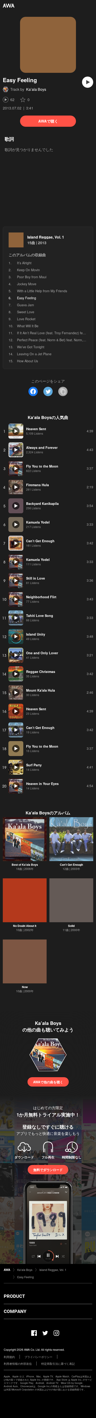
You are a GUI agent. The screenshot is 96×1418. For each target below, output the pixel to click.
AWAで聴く (48, 121)
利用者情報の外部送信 (18, 1363)
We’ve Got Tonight (30, 347)
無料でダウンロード (48, 1169)
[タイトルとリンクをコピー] (63, 391)
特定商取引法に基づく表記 (58, 1363)
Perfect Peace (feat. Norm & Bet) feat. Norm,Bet (52, 340)
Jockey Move (26, 283)
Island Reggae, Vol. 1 (45, 237)
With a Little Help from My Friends (42, 291)
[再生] (87, 82)
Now (25, 987)
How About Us (27, 361)
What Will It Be (27, 326)
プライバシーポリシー (38, 1357)
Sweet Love (25, 312)
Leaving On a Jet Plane (34, 354)
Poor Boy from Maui (31, 276)
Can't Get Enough (71, 864)
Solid (71, 926)
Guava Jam (25, 305)
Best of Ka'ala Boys (25, 864)
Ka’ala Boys (36, 89)
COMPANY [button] (15, 1311)
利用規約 (9, 1357)
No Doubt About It (24, 926)
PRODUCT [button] (14, 1296)
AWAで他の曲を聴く (48, 1082)
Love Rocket (26, 319)
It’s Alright (24, 262)
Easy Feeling (25, 1277)
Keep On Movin (28, 269)
